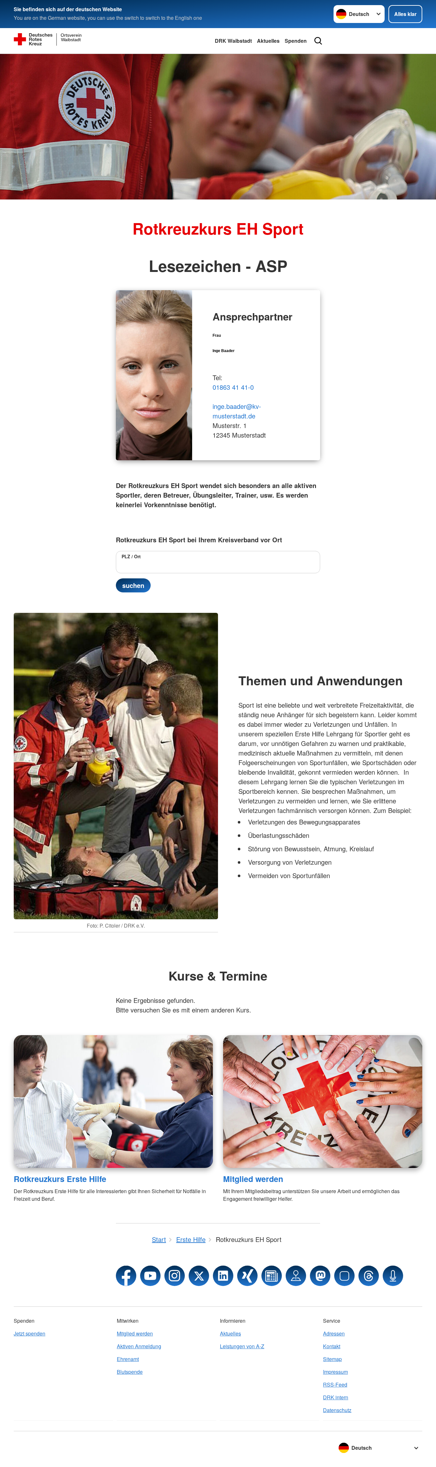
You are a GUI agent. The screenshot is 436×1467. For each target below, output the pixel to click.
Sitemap (332, 1359)
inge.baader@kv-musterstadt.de (237, 411)
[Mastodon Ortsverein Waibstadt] (320, 1276)
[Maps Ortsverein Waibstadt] (296, 1276)
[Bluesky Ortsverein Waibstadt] (344, 1276)
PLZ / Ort (131, 556)
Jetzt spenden (29, 1333)
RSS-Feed (335, 1384)
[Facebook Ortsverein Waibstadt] (126, 1276)
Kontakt (331, 1346)
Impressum (335, 1371)
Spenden (296, 40)
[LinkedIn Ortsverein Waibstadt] (223, 1276)
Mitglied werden (253, 1179)
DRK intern (335, 1397)
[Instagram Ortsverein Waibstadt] (174, 1276)
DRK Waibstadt (233, 40)
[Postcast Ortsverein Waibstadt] (393, 1276)
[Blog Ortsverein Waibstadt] (271, 1276)
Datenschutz (337, 1410)
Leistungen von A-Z (242, 1346)
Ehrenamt (128, 1359)
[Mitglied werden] (322, 1101)
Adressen (334, 1333)
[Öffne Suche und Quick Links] (318, 41)
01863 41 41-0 (233, 387)
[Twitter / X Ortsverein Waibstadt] (199, 1276)
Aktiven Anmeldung (139, 1346)
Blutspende (130, 1371)
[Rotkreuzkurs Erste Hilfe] (113, 1101)
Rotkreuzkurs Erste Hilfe (60, 1179)
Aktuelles (268, 40)
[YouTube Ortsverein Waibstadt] (150, 1276)
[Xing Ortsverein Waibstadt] (247, 1276)
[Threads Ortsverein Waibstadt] (368, 1276)
